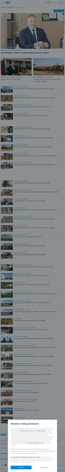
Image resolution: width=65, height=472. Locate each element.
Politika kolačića (40, 431)
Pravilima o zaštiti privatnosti (35, 443)
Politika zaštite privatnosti (27, 431)
